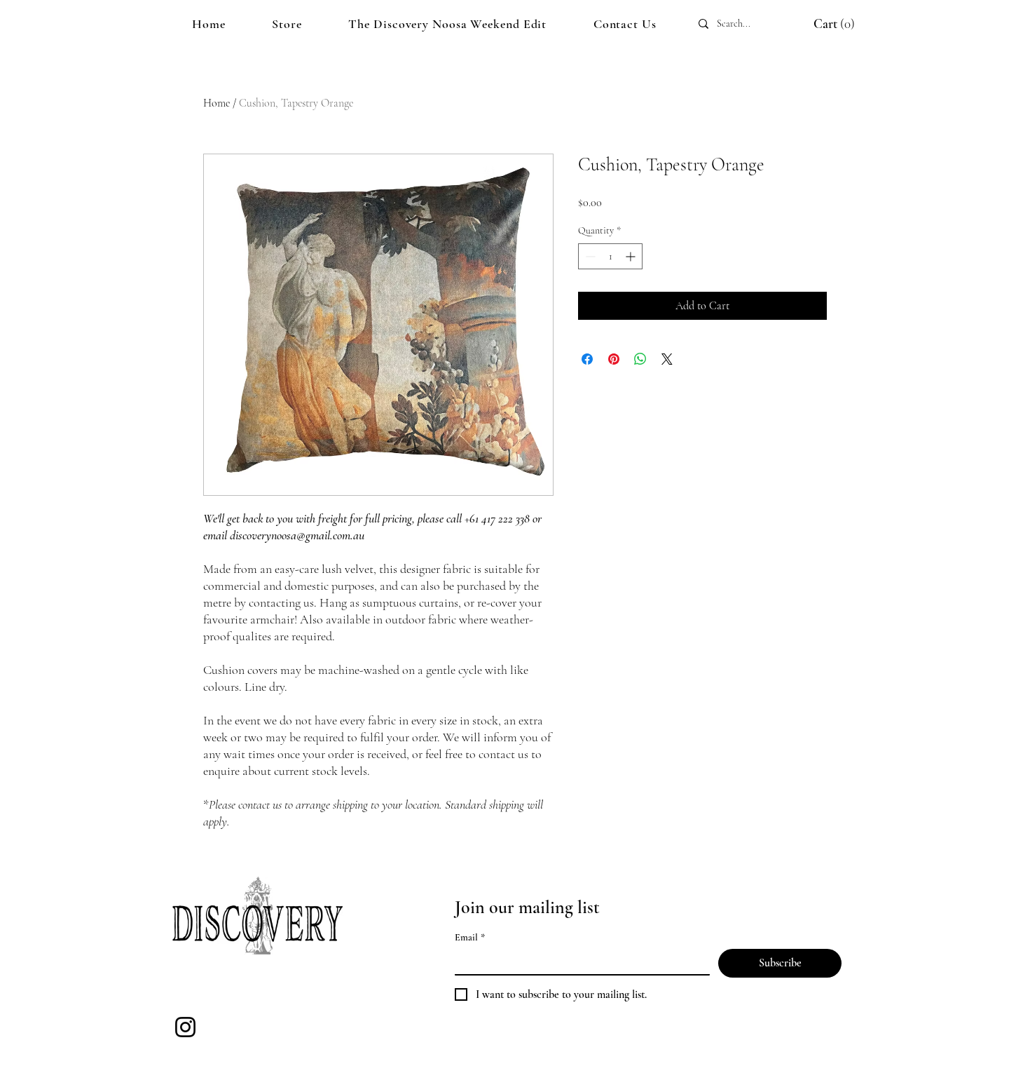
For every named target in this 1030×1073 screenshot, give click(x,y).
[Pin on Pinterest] (613, 359)
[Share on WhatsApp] (640, 359)
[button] (820, 24)
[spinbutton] (610, 256)
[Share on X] (667, 359)
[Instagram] (185, 1027)
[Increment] (631, 256)
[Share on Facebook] (587, 359)
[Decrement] (589, 256)
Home (216, 103)
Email (470, 937)
